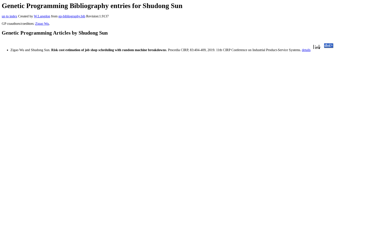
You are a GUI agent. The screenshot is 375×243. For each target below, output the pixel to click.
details (306, 50)
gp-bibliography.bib (71, 16)
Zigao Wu (42, 23)
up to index (9, 16)
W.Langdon (42, 16)
